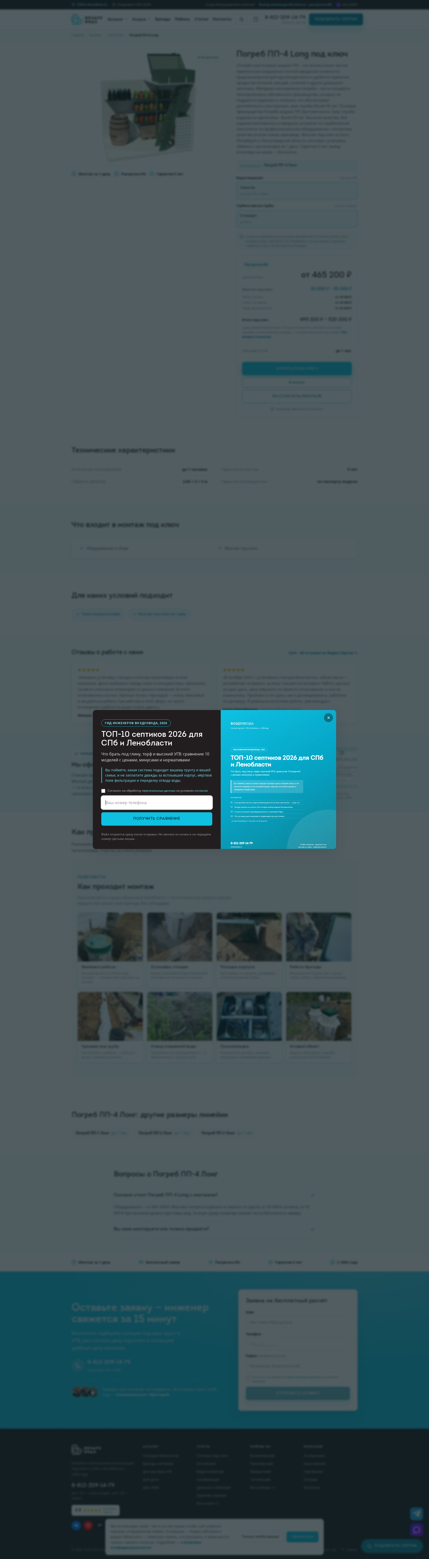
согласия (201, 790)
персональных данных (158, 790)
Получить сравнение (156, 819)
